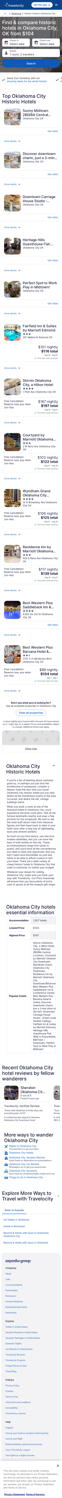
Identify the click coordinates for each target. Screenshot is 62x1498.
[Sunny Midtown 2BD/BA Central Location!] (31, 120)
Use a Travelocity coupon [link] (18, 1449)
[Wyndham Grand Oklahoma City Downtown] (31, 507)
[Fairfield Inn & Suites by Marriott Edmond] (31, 342)
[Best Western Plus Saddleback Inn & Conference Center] (31, 613)
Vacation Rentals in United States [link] (22, 1332)
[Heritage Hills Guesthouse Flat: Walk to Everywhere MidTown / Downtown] (31, 250)
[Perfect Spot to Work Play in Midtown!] (31, 293)
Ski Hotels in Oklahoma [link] (16, 1219)
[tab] (14, 1210)
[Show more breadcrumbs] (5, 13)
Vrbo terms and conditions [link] (18, 1402)
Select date (17, 44)
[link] (31, 1147)
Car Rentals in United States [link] (19, 1349)
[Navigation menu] (56, 5)
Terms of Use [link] (12, 1396)
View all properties (31, 712)
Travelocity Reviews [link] (15, 1354)
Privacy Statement (14, 1494)
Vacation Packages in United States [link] (23, 1338)
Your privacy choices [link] (16, 1413)
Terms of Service (35, 1494)
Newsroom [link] (11, 1296)
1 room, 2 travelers (22, 54)
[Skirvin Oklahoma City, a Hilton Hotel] (31, 396)
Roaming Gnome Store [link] (16, 1307)
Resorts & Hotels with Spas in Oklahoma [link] (25, 1242)
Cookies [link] (9, 1391)
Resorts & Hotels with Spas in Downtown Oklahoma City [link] (26, 1234)
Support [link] (9, 1427)
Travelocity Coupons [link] (15, 1360)
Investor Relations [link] (14, 1301)
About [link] (8, 1273)
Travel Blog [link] (11, 1371)
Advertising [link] (11, 1312)
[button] (31, 141)
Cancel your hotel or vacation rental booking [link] (27, 1433)
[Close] (58, 1466)
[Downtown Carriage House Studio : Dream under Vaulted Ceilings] (31, 207)
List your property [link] (14, 1284)
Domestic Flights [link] (14, 1343)
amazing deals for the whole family (26, 81)
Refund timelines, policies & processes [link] (24, 1444)
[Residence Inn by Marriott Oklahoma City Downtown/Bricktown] (31, 563)
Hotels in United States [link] (17, 1327)
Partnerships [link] (12, 1290)
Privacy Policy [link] (12, 1385)
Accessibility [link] (12, 1407)
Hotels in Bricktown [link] (14, 1226)
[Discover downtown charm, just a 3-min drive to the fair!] (31, 164)
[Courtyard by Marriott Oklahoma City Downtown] (31, 451)
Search (31, 63)
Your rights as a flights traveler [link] (20, 1455)
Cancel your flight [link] (14, 1438)
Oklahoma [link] (16, 13)
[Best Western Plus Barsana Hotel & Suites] (31, 663)
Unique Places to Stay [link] (16, 1365)
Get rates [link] (53, 131)
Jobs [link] (8, 1279)
